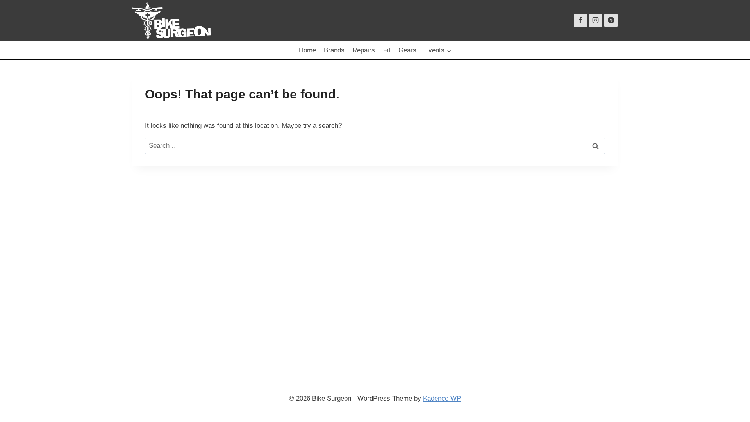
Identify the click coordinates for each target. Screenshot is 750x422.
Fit (387, 50)
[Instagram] (595, 20)
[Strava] (611, 20)
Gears (407, 50)
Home (307, 50)
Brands (334, 50)
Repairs (363, 50)
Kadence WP (442, 398)
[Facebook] (580, 20)
